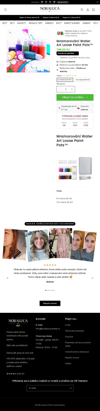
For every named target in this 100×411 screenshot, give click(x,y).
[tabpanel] (50, 275)
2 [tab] (47, 290)
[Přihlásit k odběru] (70, 388)
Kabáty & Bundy (72, 23)
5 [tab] (51, 290)
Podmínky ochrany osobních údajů (78, 344)
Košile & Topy (35, 23)
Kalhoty (21, 23)
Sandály (49, 23)
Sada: (67, 76)
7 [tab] (54, 290)
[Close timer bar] (97, 2)
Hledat (68, 363)
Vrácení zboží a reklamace (77, 352)
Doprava (69, 337)
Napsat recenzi (50, 303)
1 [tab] (45, 290)
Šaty (4, 23)
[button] (5, 10)
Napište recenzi (72, 358)
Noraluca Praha (46, 405)
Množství (61, 84)
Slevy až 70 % (63, 2)
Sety (12, 23)
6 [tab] (52, 290)
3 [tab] (48, 290)
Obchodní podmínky (74, 331)
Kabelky (86, 23)
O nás (67, 325)
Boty (58, 23)
